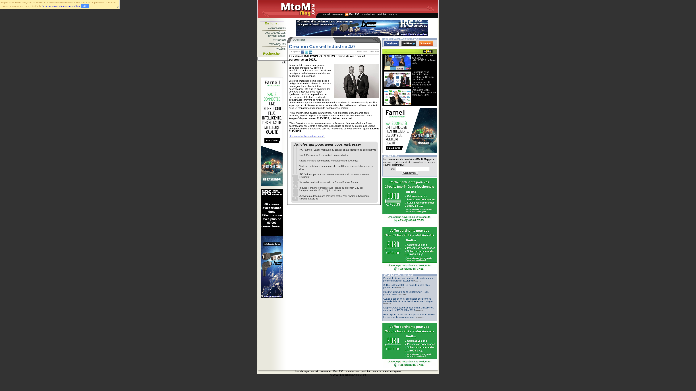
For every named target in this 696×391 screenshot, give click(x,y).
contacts (392, 14)
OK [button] (84, 6)
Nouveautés (277, 28)
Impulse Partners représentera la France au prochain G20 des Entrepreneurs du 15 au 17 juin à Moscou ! (331, 189)
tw (306, 52)
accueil (326, 14)
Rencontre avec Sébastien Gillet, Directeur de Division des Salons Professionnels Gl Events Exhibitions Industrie (423, 80)
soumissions (368, 14)
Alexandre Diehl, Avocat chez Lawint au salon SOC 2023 (424, 92)
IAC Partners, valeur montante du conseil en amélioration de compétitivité (337, 149)
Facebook (391, 43)
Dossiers (279, 40)
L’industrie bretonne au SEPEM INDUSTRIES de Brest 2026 (424, 59)
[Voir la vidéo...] (397, 69)
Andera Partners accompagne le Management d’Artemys (328, 160)
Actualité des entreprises (275, 34)
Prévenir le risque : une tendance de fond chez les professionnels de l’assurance (408, 279)
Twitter (408, 43)
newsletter (337, 14)
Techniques (277, 44)
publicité (381, 14)
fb (302, 52)
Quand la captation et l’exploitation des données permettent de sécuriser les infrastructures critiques (408, 300)
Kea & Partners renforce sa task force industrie (323, 155)
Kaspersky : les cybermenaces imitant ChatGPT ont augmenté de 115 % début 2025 (408, 309)
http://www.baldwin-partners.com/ (306, 136)
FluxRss (426, 43)
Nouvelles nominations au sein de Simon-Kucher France (328, 182)
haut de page (302, 371)
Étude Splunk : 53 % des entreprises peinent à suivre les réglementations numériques (409, 315)
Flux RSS (354, 14)
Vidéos (281, 48)
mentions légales (392, 371)
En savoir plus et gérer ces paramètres (61, 6)
